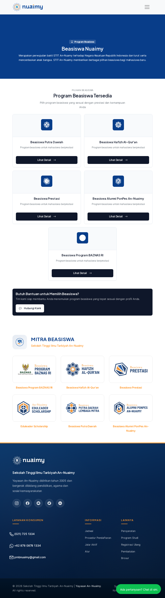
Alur (87, 551)
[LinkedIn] (60, 503)
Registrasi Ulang (130, 544)
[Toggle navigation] (147, 7)
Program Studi (129, 537)
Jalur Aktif (91, 544)
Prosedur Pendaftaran (98, 537)
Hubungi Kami (32, 308)
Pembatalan (128, 551)
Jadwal (89, 531)
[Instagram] (16, 503)
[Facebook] (27, 503)
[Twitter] (49, 503)
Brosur (125, 558)
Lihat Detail (44, 160)
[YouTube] (38, 503)
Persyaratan (128, 531)
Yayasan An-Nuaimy (88, 586)
